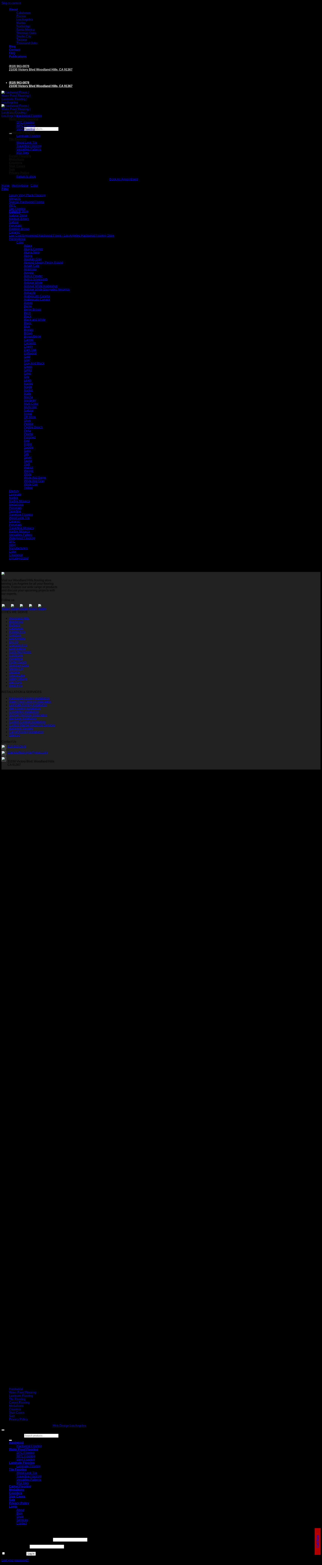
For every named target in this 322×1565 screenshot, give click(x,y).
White (27, 474)
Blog (12, 46)
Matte (27, 393)
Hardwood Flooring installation (29, 698)
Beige (28, 306)
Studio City (23, 36)
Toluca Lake (17, 675)
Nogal (28, 413)
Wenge (28, 470)
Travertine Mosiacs (21, 528)
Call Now (317, 1541)
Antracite (30, 292)
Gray (27, 360)
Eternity (14, 491)
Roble (28, 444)
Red (26, 440)
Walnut (28, 467)
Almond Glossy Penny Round (43, 262)
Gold (27, 356)
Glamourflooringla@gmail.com (27, 752)
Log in (31, 1553)
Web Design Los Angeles (69, 1425)
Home (5, 185)
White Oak (31, 484)
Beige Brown (32, 309)
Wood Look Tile (26, 142)
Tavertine (15, 511)
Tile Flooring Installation (25, 708)
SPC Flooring (25, 122)
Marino (28, 390)
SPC (12, 541)
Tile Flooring (18, 139)
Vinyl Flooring (25, 129)
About (13, 9)
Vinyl (12, 544)
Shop (19, 1516)
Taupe (28, 460)
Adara (28, 245)
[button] (5, 188)
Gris (26, 376)
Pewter (28, 433)
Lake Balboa (17, 648)
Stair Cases (17, 166)
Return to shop (26, 176)
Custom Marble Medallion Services (32, 725)
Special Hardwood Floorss (26, 202)
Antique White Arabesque (41, 286)
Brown (28, 333)
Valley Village (18, 678)
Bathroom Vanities (21, 728)
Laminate (15, 494)
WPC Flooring (25, 125)
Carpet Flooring (19, 1402)
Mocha (28, 396)
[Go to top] (2, 1430)
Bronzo (28, 329)
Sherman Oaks (26, 33)
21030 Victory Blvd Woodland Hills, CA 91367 (40, 69)
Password (15, 1546)
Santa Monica (25, 29)
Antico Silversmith (36, 279)
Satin (27, 450)
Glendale (15, 635)
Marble (13, 497)
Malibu (20, 22)
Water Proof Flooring (23, 119)
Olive (27, 420)
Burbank (14, 625)
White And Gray (34, 481)
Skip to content (11, 3)
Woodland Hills (19, 618)
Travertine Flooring (28, 146)
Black (27, 316)
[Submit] (10, 1440)
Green (28, 366)
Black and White (34, 319)
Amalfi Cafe (31, 265)
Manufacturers (18, 548)
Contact (14, 49)
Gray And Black (34, 363)
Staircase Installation (23, 718)
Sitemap (14, 735)
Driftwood (30, 353)
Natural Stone (18, 215)
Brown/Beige (32, 336)
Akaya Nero (32, 252)
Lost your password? (15, 1560)
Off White (30, 417)
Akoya (28, 255)
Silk (26, 454)
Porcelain (15, 225)
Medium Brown (19, 218)
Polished (30, 437)
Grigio (28, 370)
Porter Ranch (17, 662)
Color (34, 185)
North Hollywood (20, 652)
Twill (27, 464)
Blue (27, 326)
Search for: (16, 128)
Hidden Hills (17, 631)
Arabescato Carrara (37, 299)
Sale (12, 169)
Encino (21, 16)
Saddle (28, 447)
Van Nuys (15, 682)
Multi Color (31, 403)
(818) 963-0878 (19, 66)
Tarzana (21, 39)
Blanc (27, 323)
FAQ (12, 53)
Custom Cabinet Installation (27, 721)
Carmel (29, 339)
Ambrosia (30, 269)
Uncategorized (18, 558)
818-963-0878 (16, 746)
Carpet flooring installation (26, 731)
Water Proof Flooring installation (30, 701)
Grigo (27, 373)
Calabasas (23, 12)
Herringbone (17, 239)
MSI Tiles (22, 1483)
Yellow (28, 487)
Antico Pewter (33, 275)
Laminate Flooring (22, 132)
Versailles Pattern (20, 534)
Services (22, 1519)
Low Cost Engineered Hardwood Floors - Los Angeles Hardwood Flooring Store (61, 235)
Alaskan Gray (33, 259)
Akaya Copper (33, 249)
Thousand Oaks (26, 43)
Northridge (23, 26)
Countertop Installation (24, 711)
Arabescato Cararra (37, 296)
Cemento (30, 343)
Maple (28, 386)
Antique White (33, 282)
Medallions (16, 504)
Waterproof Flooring (22, 538)
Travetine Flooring (21, 514)
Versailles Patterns (28, 149)
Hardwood (16, 112)
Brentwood (16, 621)
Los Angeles (24, 19)
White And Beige (35, 477)
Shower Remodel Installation (28, 715)
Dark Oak (30, 349)
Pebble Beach (33, 427)
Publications (18, 56)
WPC (12, 205)
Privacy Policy (19, 172)
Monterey (30, 400)
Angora (29, 272)
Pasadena (16, 658)
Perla (27, 430)
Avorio (28, 302)
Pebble (28, 423)
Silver (27, 457)
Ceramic (14, 212)
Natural (14, 222)
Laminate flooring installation (28, 705)
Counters (15, 162)
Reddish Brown (19, 228)
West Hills (15, 685)
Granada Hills (18, 645)
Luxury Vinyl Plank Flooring (27, 195)
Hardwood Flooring (29, 115)
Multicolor (30, 407)
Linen (27, 380)
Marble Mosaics (19, 501)
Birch (27, 312)
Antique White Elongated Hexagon (47, 289)
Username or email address (26, 1539)
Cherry (28, 346)
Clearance (16, 554)
